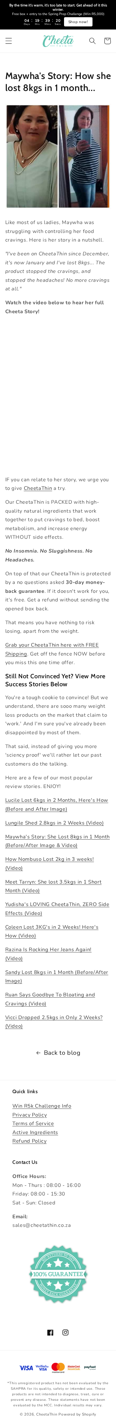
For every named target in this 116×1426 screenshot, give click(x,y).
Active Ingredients (35, 1132)
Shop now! (78, 21)
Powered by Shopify (77, 1414)
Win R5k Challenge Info (41, 1105)
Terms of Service (33, 1123)
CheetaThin (38, 488)
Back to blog (62, 1053)
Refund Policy (29, 1140)
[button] (8, 40)
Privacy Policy (29, 1114)
